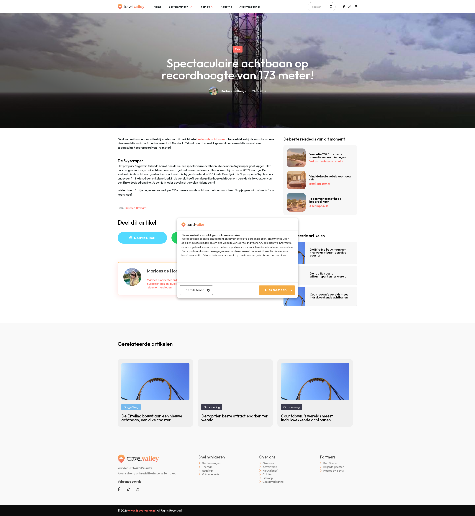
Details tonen (195, 290)
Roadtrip (226, 6)
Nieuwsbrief (270, 470)
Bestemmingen (178, 6)
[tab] (157, 6)
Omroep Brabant (135, 208)
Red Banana (330, 463)
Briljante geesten (333, 467)
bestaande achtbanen (210, 139)
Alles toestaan (275, 290)
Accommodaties (250, 6)
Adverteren (270, 467)
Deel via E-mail (144, 238)
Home (157, 6)
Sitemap (268, 478)
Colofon (267, 474)
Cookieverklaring (273, 482)
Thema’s (204, 6)
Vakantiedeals (210, 474)
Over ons (268, 463)
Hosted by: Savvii (333, 470)
